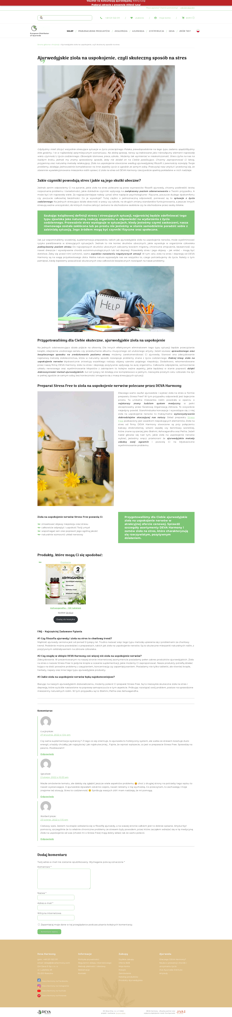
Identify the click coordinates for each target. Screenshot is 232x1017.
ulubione (139, 18)
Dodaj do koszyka (65, 619)
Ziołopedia (121, 31)
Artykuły (55, 45)
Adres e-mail (45, 903)
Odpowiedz (47, 754)
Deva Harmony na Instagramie (55, 986)
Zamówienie (125, 973)
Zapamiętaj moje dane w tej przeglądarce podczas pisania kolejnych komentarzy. (87, 924)
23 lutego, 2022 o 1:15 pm (54, 819)
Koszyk (122, 970)
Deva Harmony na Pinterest (54, 996)
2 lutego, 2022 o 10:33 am (54, 777)
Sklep (70, 31)
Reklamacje (84, 970)
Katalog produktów (128, 977)
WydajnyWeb (121, 1013)
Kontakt (82, 973)
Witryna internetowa (49, 913)
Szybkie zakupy (126, 959)
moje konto (165, 18)
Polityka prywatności (88, 959)
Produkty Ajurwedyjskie (130, 980)
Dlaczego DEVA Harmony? (172, 959)
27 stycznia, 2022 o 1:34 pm (55, 735)
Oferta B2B (124, 963)
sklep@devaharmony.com (57, 963)
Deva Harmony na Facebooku (55, 981)
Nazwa (41, 893)
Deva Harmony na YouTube (54, 991)
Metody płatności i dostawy (92, 966)
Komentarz (44, 867)
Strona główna (43, 45)
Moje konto (124, 966)
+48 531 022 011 (112, 18)
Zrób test (185, 31)
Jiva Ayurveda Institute (170, 970)
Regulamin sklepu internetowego (95, 963)
